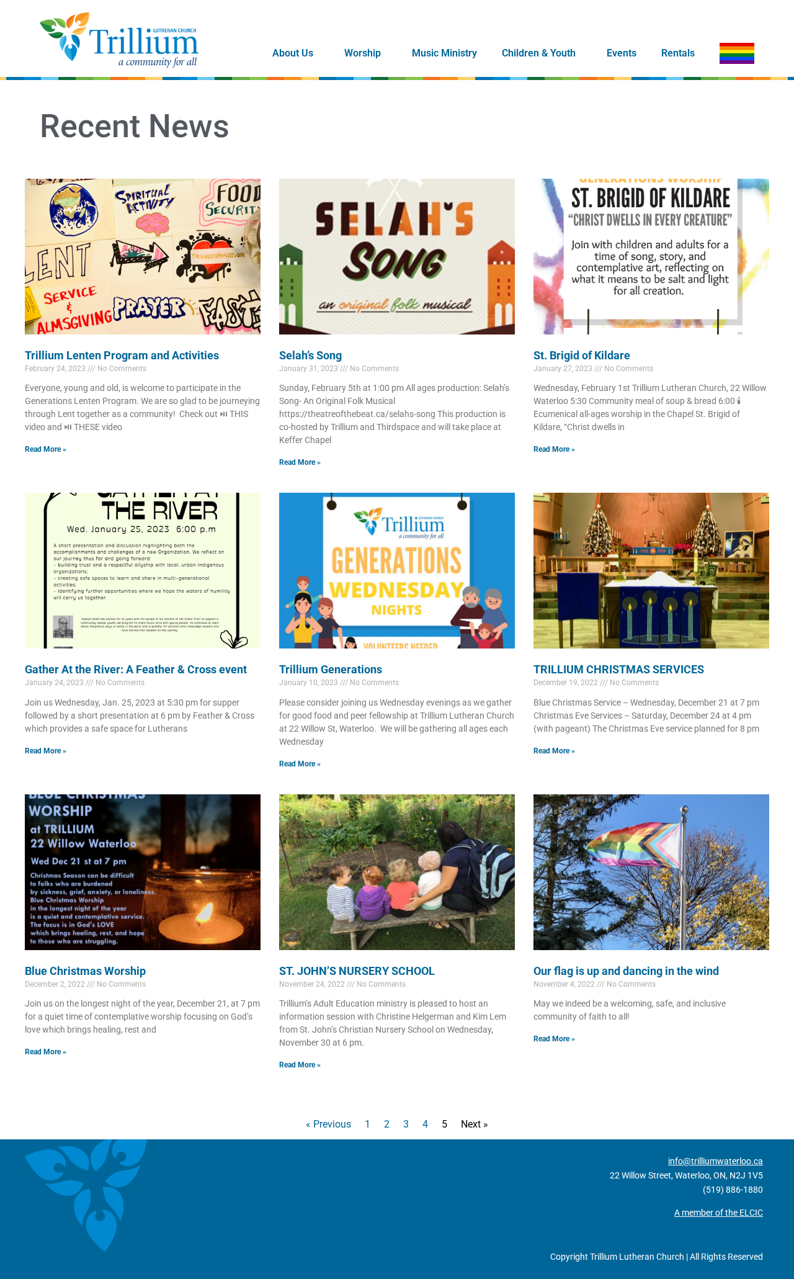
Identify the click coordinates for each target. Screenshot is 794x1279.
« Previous (328, 1124)
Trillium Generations (330, 669)
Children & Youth (539, 53)
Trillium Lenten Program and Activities (122, 355)
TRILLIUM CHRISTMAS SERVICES (618, 669)
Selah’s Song (310, 355)
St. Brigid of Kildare (581, 355)
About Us (292, 53)
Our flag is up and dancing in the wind (626, 970)
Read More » (45, 449)
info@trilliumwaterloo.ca (715, 1161)
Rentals (678, 53)
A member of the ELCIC (718, 1213)
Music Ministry (444, 53)
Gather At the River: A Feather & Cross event (136, 669)
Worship (362, 53)
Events (621, 53)
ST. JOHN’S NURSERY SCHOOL (357, 970)
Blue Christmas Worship (85, 970)
